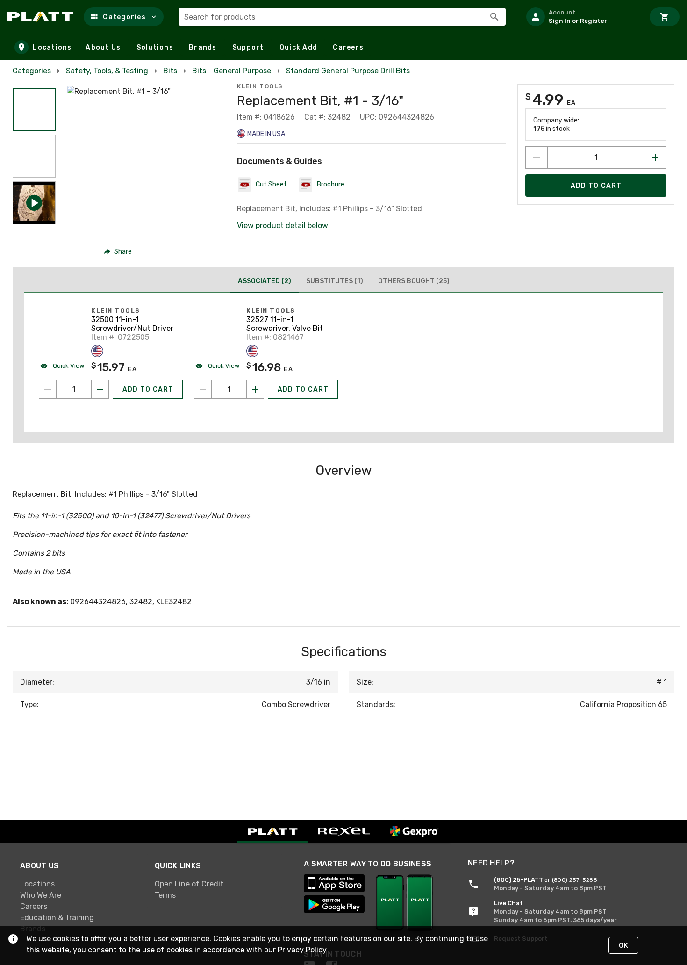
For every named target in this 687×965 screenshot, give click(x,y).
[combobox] (342, 17)
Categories (32, 70)
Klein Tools (260, 86)
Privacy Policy (302, 949)
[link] (80, 883)
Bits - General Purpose (231, 70)
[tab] (264, 282)
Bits (170, 70)
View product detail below (282, 225)
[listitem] (581, 17)
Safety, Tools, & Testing (107, 70)
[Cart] (665, 16)
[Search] (494, 16)
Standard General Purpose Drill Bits (348, 70)
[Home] (41, 17)
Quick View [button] (67, 365)
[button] (124, 16)
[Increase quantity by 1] (655, 157)
